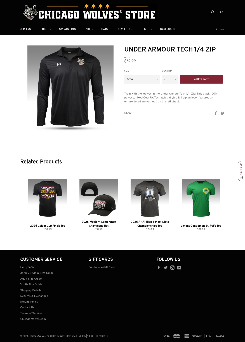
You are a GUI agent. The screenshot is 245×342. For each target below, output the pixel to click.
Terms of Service (31, 313)
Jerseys (25, 29)
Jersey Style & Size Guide (37, 273)
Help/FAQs (27, 267)
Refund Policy (29, 301)
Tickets (145, 29)
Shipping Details (30, 290)
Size (126, 71)
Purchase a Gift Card (101, 267)
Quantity (167, 71)
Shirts (45, 29)
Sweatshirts (67, 29)
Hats (104, 29)
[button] (241, 171)
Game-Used (167, 29)
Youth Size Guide (31, 284)
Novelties (124, 29)
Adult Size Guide (31, 278)
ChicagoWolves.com (33, 319)
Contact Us (27, 307)
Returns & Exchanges (34, 296)
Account (220, 29)
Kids (89, 29)
